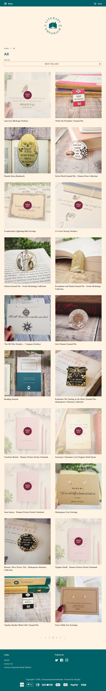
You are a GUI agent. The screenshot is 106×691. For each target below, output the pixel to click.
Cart (99, 4)
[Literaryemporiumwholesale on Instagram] (66, 661)
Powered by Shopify (72, 679)
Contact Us (8, 664)
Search (6, 660)
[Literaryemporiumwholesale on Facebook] (61, 661)
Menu (10, 4)
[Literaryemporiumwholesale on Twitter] (56, 661)
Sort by (7, 60)
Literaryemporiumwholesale (52, 679)
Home (6, 48)
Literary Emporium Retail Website (17, 667)
